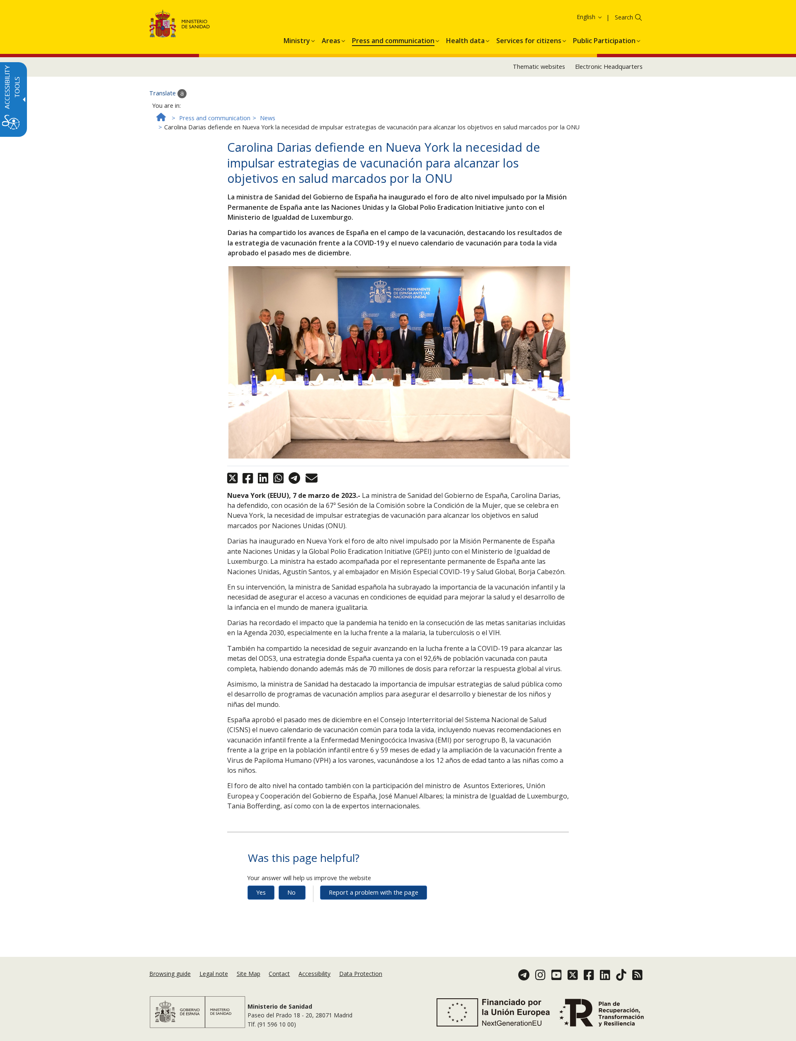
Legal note (213, 974)
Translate (163, 93)
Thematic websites (539, 66)
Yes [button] (261, 892)
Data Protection (360, 974)
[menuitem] (297, 39)
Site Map (248, 974)
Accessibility (314, 974)
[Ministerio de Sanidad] (179, 25)
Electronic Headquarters (609, 66)
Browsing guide (170, 974)
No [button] (291, 892)
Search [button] (624, 17)
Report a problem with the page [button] (373, 892)
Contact (279, 974)
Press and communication (214, 118)
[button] (574, 16)
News (267, 118)
